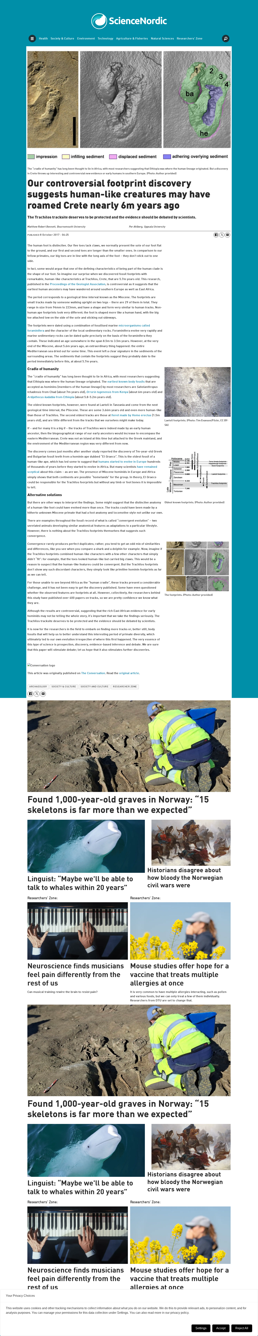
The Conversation (93, 673)
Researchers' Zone (189, 38)
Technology (105, 38)
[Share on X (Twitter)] (221, 235)
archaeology (38, 686)
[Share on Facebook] (216, 235)
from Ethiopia (50, 397)
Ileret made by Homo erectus (131, 415)
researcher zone (125, 686)
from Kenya (107, 392)
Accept (221, 1328)
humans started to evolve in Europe (122, 461)
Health (43, 38)
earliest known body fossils (126, 381)
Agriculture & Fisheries (132, 38)
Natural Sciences (162, 38)
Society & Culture (62, 38)
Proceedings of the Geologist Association (77, 284)
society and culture (95, 686)
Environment (86, 38)
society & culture (64, 686)
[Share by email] (227, 235)
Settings (200, 1328)
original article (129, 673)
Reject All (241, 1328)
